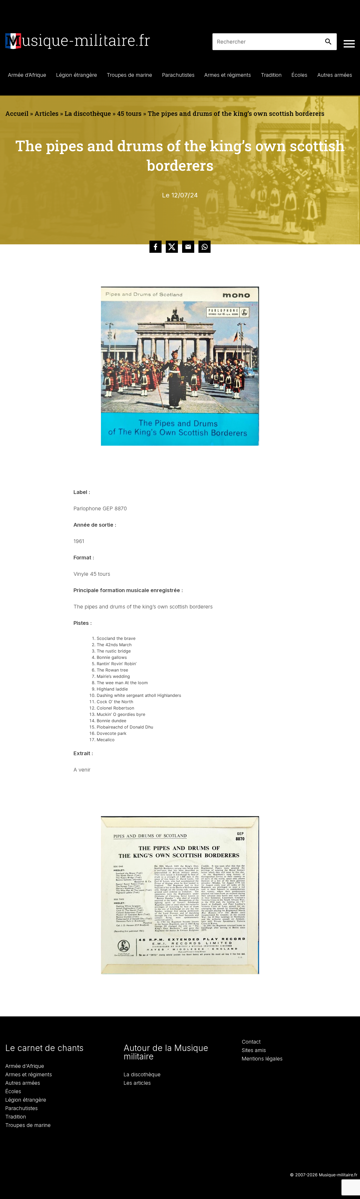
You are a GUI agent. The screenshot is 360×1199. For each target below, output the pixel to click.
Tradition (15, 1117)
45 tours (129, 113)
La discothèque (88, 113)
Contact (251, 1042)
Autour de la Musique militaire (166, 1052)
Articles (47, 113)
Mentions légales (262, 1058)
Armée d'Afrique (24, 1066)
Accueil (16, 113)
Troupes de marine (28, 1125)
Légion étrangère (25, 1100)
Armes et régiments (28, 1074)
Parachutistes (21, 1108)
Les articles (137, 1083)
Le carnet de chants (44, 1048)
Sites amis (254, 1050)
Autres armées (22, 1083)
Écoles (13, 1091)
